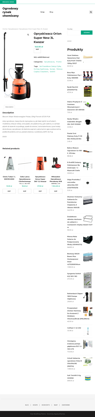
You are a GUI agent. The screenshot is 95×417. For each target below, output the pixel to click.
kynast (52, 69)
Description (9, 107)
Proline (59, 62)
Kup (37, 49)
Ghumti (49, 414)
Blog (51, 12)
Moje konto (46, 405)
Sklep (42, 12)
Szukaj (69, 29)
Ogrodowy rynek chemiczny (11, 12)
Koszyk (35, 405)
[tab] (9, 107)
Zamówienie (66, 405)
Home (5, 29)
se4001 (52, 72)
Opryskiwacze (13, 29)
